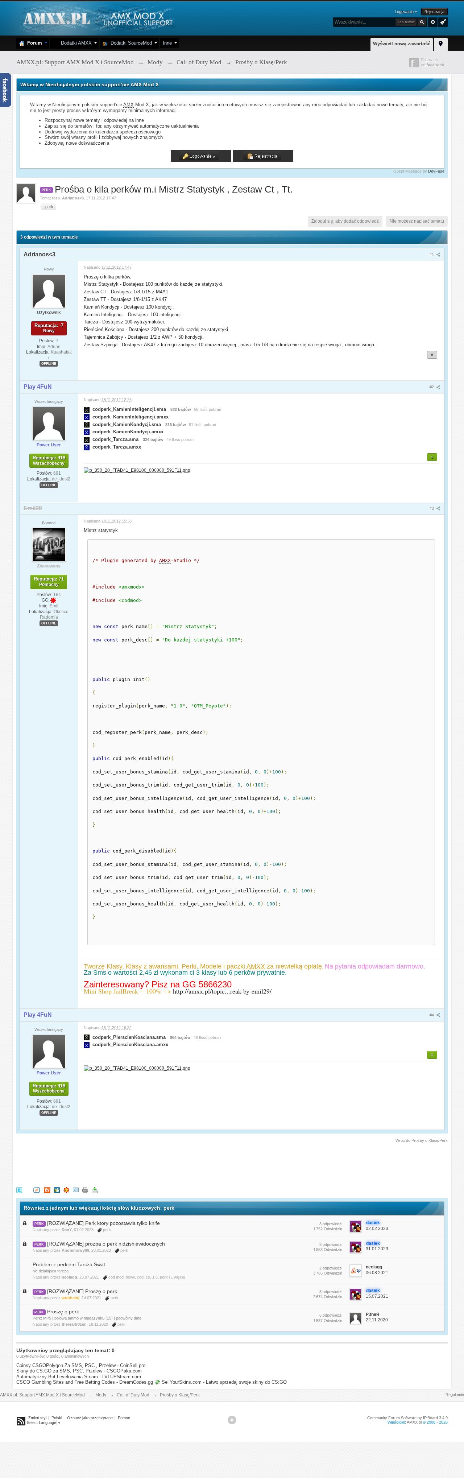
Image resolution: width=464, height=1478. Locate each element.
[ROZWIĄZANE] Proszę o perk (82, 1291)
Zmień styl (37, 1418)
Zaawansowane (433, 22)
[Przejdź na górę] (232, 1420)
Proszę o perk (63, 1311)
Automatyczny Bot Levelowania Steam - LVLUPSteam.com (78, 1376)
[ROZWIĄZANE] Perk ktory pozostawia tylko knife (103, 1223)
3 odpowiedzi (330, 1244)
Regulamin (455, 1394)
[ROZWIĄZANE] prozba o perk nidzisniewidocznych (106, 1244)
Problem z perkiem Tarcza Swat (69, 1264)
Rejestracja (434, 11)
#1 (432, 254)
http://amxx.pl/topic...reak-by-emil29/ (222, 991)
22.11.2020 (377, 1319)
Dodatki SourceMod (130, 43)
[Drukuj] (85, 1190)
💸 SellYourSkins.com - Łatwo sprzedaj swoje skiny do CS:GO (220, 1382)
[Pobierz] (95, 1190)
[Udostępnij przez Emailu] (76, 1190)
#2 (432, 387)
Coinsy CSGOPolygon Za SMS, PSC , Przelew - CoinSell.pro (80, 1365)
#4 (432, 1015)
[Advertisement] (148, 1163)
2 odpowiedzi (330, 1268)
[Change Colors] (442, 21)
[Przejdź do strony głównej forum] (97, 18)
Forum (33, 43)
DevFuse (436, 171)
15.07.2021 (377, 1296)
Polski (56, 1418)
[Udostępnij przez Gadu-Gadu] (66, 1190)
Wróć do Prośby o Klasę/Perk (421, 1140)
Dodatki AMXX (75, 43)
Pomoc (124, 1418)
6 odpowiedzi (330, 1315)
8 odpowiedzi (330, 1224)
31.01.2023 (377, 1248)
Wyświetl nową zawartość (401, 43)
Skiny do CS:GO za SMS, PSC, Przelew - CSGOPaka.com (79, 1371)
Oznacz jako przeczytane (90, 1418)
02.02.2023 (377, 1228)
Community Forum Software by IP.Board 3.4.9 (407, 1418)
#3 (432, 508)
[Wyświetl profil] (49, 290)
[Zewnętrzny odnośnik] (137, 469)
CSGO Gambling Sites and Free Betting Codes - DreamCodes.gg (84, 1382)
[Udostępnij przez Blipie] (47, 1190)
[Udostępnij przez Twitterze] (19, 1190)
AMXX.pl (414, 1422)
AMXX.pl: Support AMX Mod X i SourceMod (42, 1395)
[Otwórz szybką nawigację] (441, 43)
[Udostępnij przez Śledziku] (57, 1190)
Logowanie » (406, 11)
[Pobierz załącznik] (87, 409)
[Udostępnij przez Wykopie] (36, 1190)
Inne (167, 43)
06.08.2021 (377, 1272)
